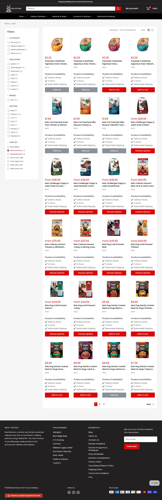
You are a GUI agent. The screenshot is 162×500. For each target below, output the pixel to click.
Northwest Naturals (62, 451)
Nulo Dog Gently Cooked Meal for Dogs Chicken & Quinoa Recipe (142, 307)
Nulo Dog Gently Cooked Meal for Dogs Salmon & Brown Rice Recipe (113, 368)
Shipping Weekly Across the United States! (75, 2)
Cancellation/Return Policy (100, 465)
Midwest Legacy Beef (62, 447)
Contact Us (93, 440)
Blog (90, 432)
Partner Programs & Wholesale (97, 449)
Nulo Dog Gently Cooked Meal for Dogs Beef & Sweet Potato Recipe (113, 307)
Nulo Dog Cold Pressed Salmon (55, 306)
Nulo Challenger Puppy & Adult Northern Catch (85, 184)
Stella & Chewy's (60, 459)
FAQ (90, 477)
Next (149, 404)
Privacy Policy (94, 461)
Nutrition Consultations (99, 458)
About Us (92, 436)
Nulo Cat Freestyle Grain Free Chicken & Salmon (56, 123)
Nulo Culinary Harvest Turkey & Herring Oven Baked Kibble (84, 246)
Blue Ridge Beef (60, 436)
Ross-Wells (58, 455)
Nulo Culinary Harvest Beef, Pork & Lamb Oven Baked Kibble (142, 184)
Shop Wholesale (95, 454)
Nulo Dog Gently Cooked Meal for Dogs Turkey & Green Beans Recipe (142, 368)
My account (132, 8)
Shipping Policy (95, 469)
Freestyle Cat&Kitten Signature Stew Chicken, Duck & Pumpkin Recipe (85, 62)
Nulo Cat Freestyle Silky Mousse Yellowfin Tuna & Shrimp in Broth (114, 123)
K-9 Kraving (58, 440)
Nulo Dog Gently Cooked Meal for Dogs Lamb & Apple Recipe (85, 368)
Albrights (57, 432)
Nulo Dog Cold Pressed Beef (113, 245)
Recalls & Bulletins (96, 443)
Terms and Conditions (98, 473)
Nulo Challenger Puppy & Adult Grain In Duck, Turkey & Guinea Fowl (56, 184)
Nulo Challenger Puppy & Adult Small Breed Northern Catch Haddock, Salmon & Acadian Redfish (114, 184)
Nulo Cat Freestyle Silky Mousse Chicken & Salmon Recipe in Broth (85, 123)
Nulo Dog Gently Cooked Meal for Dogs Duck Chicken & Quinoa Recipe (56, 368)
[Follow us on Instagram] (73, 492)
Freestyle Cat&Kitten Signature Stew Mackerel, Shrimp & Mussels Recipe (112, 62)
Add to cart (114, 89)
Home (7, 23)
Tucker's (57, 463)
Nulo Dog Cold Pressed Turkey (84, 306)
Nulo (14, 23)
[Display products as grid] (149, 30)
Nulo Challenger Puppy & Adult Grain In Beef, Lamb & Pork (142, 123)
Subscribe (132, 446)
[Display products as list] (152, 30)
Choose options (142, 151)
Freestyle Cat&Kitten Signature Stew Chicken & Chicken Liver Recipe (56, 62)
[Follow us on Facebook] (69, 492)
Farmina (57, 443)
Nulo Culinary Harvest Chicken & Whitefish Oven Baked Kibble (55, 246)
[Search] (118, 9)
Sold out (57, 89)
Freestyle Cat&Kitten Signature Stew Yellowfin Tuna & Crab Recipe (142, 62)
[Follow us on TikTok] (78, 492)
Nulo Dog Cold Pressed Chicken (141, 245)
